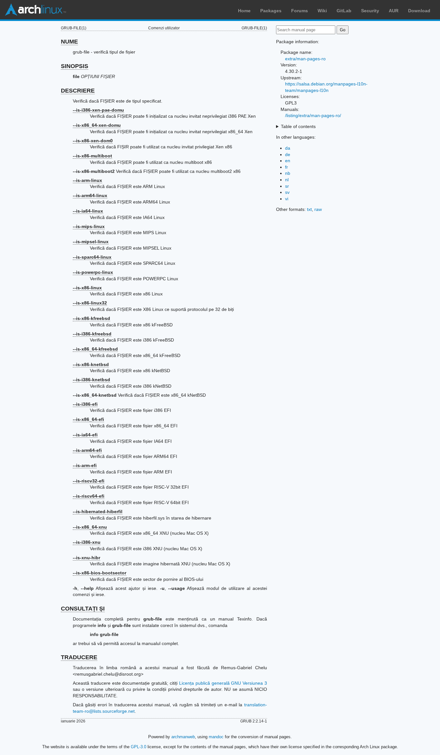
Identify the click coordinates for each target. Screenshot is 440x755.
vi (286, 198)
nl (287, 179)
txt (309, 209)
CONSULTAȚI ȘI (83, 608)
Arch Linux (35, 9)
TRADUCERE (79, 657)
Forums (299, 10)
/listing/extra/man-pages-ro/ (313, 115)
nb (287, 173)
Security (370, 10)
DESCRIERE (78, 90)
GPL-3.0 (138, 746)
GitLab (344, 10)
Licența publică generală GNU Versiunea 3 (223, 683)
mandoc (216, 736)
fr (286, 167)
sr (287, 186)
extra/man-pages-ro (305, 58)
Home (244, 10)
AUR (393, 10)
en (287, 160)
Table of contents (298, 126)
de (287, 154)
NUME (69, 41)
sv (287, 192)
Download (419, 10)
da (287, 148)
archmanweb (183, 736)
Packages (271, 10)
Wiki (322, 10)
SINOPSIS (74, 66)
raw (318, 209)
